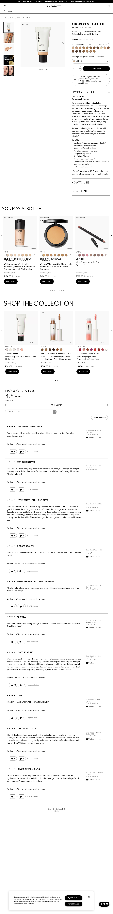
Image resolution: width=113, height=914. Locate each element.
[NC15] (26, 255)
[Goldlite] (10, 349)
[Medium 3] (87, 51)
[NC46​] (62, 255)
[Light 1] (101, 47)
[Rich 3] (76, 51)
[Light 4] (76, 47)
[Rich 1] (73, 51)
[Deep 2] (90, 47)
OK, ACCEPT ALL (73, 898)
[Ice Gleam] (83, 349)
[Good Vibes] (80, 349)
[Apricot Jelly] (95, 349)
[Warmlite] (57, 349)
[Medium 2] (83, 47)
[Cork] (94, 255)
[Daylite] (49, 349)
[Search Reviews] (54, 412)
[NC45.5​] (58, 255)
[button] (104, 904)
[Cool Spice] (102, 255)
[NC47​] (66, 255)
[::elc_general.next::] (34, 255)
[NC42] (43, 255)
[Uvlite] (18, 349)
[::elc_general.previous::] (5, 255)
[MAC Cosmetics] (54, 6)
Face (18, 18)
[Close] (89, 896)
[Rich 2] (97, 47)
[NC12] (18, 255)
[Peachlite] (21, 349)
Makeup (12, 18)
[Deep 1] (83, 51)
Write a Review (56, 405)
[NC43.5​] (47, 255)
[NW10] (15, 255)
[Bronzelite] (14, 349)
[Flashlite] (46, 349)
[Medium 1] (80, 47)
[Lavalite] (87, 349)
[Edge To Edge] (87, 255)
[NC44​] (51, 255)
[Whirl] (79, 255)
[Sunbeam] (53, 349)
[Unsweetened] (98, 349)
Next (57, 811)
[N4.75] (30, 255)
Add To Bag (96, 68)
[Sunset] (42, 349)
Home (6, 18)
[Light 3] (105, 47)
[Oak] (90, 255)
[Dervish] (83, 255)
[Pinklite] (6, 349)
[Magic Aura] (91, 349)
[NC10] (7, 255)
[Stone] (98, 255)
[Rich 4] (80, 51)
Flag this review (32, 451)
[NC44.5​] (55, 255)
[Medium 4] (87, 47)
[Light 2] (73, 47)
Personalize (73, 904)
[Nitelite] (102, 349)
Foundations (27, 18)
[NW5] (11, 255)
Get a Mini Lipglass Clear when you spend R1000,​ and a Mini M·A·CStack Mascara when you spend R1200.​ (56, 1)
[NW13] (22, 255)
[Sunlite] (61, 349)
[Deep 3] (108, 47)
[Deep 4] (94, 47)
